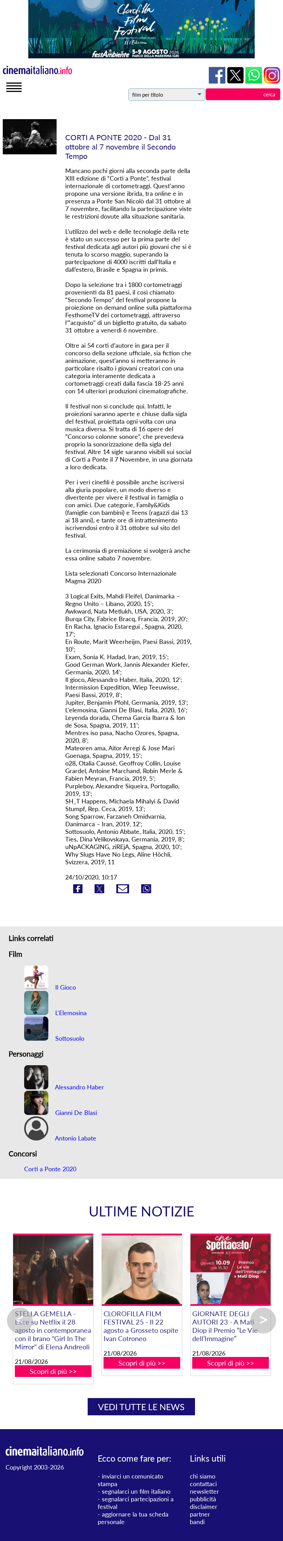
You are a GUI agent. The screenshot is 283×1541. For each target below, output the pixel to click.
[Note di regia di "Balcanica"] (51, 1270)
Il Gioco (64, 987)
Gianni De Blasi (75, 1112)
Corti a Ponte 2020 (50, 1169)
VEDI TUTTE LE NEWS (141, 1407)
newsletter (204, 1491)
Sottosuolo (68, 1038)
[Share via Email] (123, 890)
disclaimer (203, 1506)
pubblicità (203, 1499)
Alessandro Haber (78, 1087)
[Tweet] (100, 890)
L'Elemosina (70, 1013)
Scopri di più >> (51, 1346)
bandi (197, 1521)
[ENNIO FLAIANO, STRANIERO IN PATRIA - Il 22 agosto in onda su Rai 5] (229, 1270)
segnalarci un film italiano (136, 1491)
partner (200, 1514)
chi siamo (202, 1476)
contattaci (203, 1483)
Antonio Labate (74, 1138)
